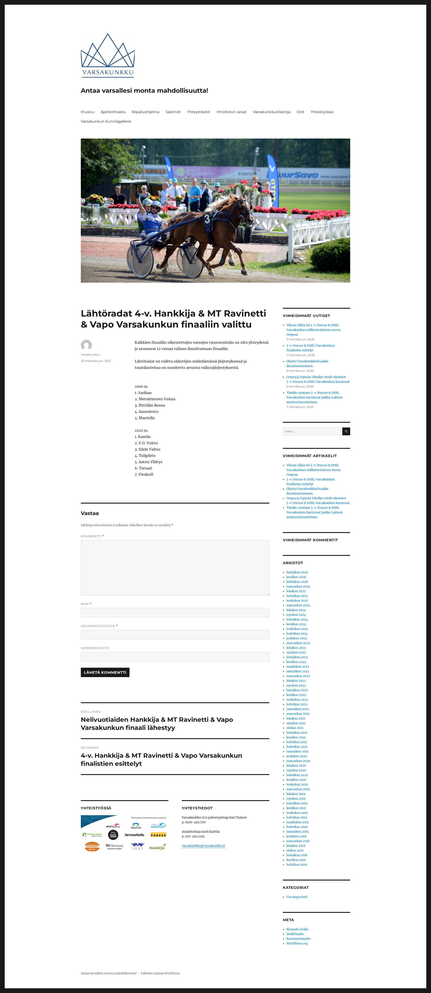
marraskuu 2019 (298, 789)
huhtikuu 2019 (296, 817)
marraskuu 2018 (298, 841)
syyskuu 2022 (296, 685)
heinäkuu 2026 (297, 572)
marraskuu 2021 (298, 714)
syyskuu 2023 (296, 652)
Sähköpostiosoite (99, 626)
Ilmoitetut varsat (232, 112)
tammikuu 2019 (297, 832)
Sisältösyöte (295, 934)
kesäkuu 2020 (296, 780)
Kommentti (92, 536)
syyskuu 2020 (296, 770)
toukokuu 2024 (297, 629)
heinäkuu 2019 (297, 803)
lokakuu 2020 (296, 766)
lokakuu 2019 (296, 794)
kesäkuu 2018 (296, 860)
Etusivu (88, 112)
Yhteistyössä (322, 112)
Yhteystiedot (198, 112)
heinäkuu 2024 (297, 619)
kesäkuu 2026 (296, 577)
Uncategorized (296, 897)
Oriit (300, 112)
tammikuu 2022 (297, 709)
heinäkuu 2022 (297, 690)
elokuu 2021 (294, 728)
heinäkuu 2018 (296, 855)
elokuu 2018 (294, 850)
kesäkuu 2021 (296, 737)
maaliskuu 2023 (297, 667)
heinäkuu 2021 (296, 733)
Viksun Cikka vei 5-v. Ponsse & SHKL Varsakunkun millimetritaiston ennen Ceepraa (313, 330)
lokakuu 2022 (296, 681)
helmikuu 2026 (297, 582)
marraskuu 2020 (298, 761)
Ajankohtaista (113, 112)
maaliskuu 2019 (297, 822)
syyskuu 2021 (296, 723)
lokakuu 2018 (295, 846)
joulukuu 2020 (296, 756)
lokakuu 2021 (295, 718)
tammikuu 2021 (297, 751)
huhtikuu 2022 (297, 704)
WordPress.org (297, 943)
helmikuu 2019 (297, 827)
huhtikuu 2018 (296, 865)
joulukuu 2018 (296, 836)
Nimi (86, 604)
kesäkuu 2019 (296, 808)
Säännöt (173, 112)
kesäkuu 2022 (296, 695)
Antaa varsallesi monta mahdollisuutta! (144, 90)
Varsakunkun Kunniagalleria (106, 121)
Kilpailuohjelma (145, 112)
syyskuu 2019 (296, 799)
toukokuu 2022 (297, 700)
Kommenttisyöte (298, 939)
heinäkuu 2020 (297, 775)
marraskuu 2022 (298, 676)
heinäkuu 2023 (297, 657)
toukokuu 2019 (297, 813)
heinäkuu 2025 (297, 596)
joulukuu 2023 (296, 638)
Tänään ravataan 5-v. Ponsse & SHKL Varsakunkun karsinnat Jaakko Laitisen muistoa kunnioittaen (314, 397)
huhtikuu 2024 (297, 634)
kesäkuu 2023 (296, 662)
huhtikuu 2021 (296, 742)
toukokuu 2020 (297, 784)
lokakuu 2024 (296, 610)
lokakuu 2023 (296, 648)
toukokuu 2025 (297, 601)
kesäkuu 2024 (296, 624)
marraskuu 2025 (298, 586)
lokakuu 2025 (296, 591)
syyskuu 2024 (296, 615)
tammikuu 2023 (297, 671)
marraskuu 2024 (298, 605)
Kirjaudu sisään (297, 929)
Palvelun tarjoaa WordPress (160, 973)
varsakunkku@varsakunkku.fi (203, 846)
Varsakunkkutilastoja (271, 112)
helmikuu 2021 (297, 747)
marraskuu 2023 (298, 643)
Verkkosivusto (95, 648)
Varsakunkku (90, 354)
